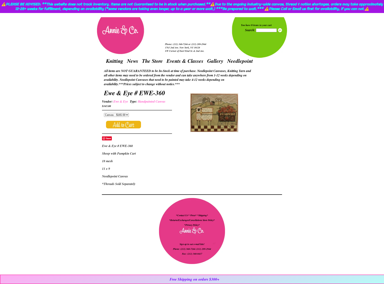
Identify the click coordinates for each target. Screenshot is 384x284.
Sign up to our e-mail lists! (192, 244)
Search (280, 30)
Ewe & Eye (120, 101)
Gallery (215, 60)
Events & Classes (185, 60)
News (132, 60)
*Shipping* (202, 215)
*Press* (193, 215)
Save (108, 138)
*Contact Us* (182, 215)
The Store (152, 60)
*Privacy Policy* (192, 225)
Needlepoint (240, 60)
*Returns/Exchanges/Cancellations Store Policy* (192, 220)
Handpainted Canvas (151, 101)
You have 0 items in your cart (256, 25)
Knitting (114, 60)
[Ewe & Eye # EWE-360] (214, 113)
